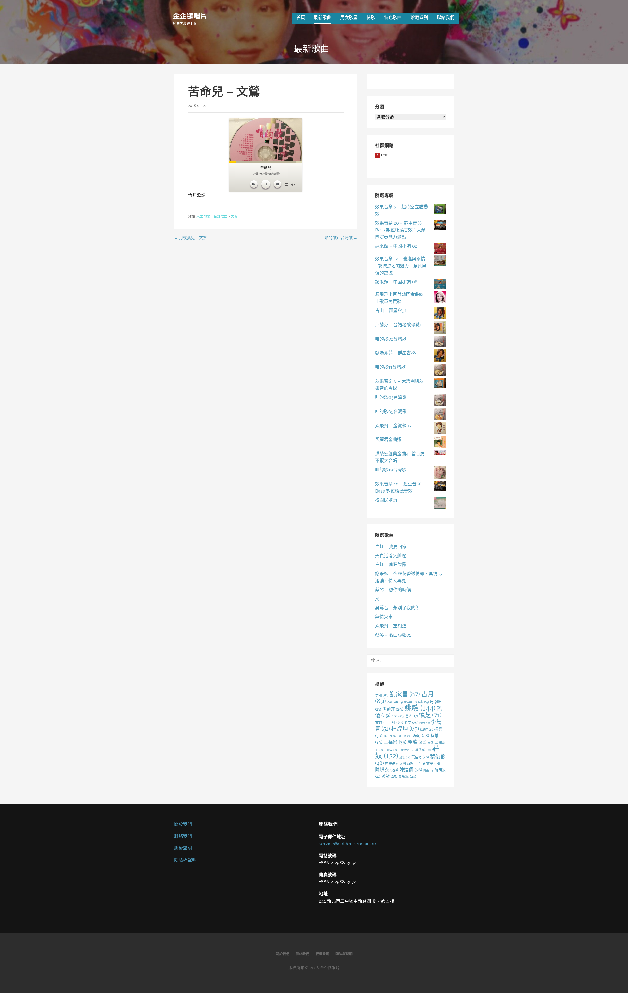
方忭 (397, 723)
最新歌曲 (322, 17)
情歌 (370, 17)
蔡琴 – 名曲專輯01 (393, 634)
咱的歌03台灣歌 (391, 397)
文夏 (382, 722)
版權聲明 (183, 848)
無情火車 (384, 616)
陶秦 (428, 770)
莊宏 (404, 757)
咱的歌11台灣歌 (390, 366)
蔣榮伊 (393, 764)
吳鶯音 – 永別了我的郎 (397, 607)
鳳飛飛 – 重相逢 (390, 625)
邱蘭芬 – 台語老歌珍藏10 (399, 324)
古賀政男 (395, 702)
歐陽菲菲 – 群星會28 (395, 352)
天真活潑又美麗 (390, 555)
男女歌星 (349, 17)
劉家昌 (405, 694)
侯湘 (381, 695)
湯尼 (421, 735)
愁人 (412, 716)
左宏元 (398, 716)
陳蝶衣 (386, 770)
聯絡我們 (445, 17)
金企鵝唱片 (190, 15)
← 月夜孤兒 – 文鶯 (190, 237)
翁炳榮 (407, 750)
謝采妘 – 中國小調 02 (396, 246)
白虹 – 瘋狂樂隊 (390, 564)
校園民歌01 (386, 500)
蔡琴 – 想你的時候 (393, 589)
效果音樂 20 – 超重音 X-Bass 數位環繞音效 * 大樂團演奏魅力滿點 (400, 230)
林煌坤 (405, 728)
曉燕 (424, 723)
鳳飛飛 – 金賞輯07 (393, 425)
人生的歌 (203, 216)
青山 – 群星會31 (390, 310)
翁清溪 (392, 750)
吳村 (423, 702)
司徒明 (410, 702)
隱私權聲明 (185, 860)
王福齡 (395, 742)
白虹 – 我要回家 (390, 546)
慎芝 (430, 715)
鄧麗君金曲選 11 (391, 439)
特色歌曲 (393, 17)
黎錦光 (407, 776)
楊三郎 (390, 736)
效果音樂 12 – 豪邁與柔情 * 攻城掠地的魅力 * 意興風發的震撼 (400, 266)
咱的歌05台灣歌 (391, 411)
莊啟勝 (423, 750)
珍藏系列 (419, 17)
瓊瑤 (417, 742)
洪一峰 (405, 736)
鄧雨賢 (411, 764)
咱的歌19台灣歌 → (341, 237)
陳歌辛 (432, 763)
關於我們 (183, 824)
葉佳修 (420, 757)
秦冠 (433, 742)
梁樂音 (426, 729)
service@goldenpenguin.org (348, 843)
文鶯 (234, 216)
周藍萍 (392, 709)
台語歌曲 (220, 216)
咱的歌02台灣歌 (390, 339)
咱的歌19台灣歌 (390, 469)
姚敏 (420, 708)
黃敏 (389, 776)
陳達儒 (410, 769)
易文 (411, 722)
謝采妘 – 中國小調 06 (396, 281)
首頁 (300, 17)
